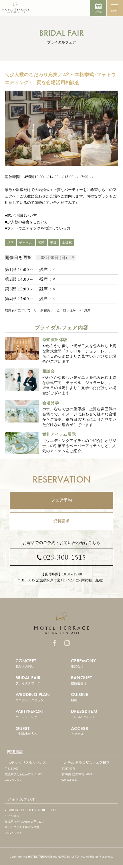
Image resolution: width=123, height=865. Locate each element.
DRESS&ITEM (84, 713)
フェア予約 (61, 500)
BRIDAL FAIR (28, 679)
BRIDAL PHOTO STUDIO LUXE (32, 810)
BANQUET (81, 679)
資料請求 (61, 521)
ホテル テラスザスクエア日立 (87, 763)
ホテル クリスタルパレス (26, 763)
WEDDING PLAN (32, 696)
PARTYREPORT (29, 713)
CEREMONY (83, 662)
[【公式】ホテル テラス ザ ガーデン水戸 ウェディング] (16, 9)
